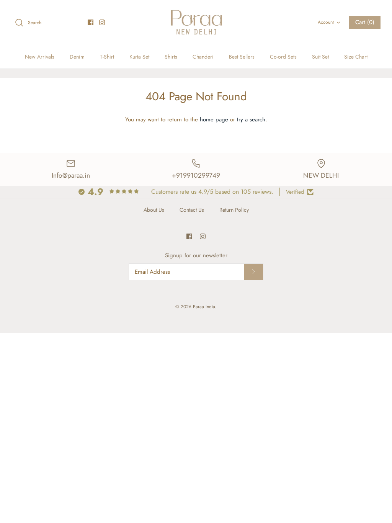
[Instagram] (102, 22)
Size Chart (356, 56)
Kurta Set (139, 56)
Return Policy (234, 210)
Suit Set (320, 56)
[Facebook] (90, 22)
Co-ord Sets (283, 56)
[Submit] (253, 272)
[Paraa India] (196, 22)
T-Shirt (107, 56)
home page (214, 119)
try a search (251, 119)
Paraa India (204, 306)
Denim (77, 56)
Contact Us (192, 210)
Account (326, 22)
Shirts (171, 56)
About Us (154, 210)
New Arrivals (39, 56)
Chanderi (203, 56)
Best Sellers (242, 56)
